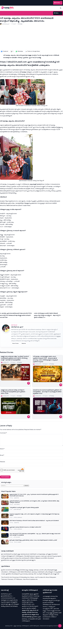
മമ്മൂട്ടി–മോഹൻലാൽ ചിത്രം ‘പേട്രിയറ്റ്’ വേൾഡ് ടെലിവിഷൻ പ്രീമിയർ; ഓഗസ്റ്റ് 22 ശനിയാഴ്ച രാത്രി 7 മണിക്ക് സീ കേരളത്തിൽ (15, 358)
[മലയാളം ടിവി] (7, 8)
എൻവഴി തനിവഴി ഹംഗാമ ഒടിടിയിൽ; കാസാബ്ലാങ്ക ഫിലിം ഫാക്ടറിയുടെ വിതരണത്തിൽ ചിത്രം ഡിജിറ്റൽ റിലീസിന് (34, 501)
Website (24, 343)
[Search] (60, 8)
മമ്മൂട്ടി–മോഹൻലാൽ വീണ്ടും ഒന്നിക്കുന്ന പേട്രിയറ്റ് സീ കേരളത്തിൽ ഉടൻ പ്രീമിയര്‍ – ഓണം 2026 (13, 391)
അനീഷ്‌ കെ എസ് (17, 327)
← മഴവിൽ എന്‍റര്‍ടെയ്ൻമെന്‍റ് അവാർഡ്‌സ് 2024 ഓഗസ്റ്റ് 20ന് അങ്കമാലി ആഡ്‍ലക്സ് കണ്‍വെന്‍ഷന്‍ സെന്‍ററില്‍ (16, 315)
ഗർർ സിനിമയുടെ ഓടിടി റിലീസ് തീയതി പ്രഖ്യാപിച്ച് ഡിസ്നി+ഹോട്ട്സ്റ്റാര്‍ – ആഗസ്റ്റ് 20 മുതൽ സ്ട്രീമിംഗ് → (47, 315)
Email (2, 455)
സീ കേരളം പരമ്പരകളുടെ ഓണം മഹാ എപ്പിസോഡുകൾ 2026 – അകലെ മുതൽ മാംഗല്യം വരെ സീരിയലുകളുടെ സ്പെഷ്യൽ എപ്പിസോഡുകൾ (45, 359)
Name (2, 449)
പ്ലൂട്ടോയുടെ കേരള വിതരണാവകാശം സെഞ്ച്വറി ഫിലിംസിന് (25, 527)
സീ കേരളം (20, 24)
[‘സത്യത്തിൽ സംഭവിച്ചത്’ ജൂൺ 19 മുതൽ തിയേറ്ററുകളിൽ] (5, 509)
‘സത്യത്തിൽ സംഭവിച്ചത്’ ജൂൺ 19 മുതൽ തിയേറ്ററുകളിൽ (24, 507)
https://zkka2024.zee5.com (27, 113)
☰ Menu (56, 13)
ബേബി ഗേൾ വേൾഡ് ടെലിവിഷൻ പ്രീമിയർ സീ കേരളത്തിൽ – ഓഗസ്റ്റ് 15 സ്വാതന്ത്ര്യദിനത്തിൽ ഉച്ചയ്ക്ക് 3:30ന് (47, 391)
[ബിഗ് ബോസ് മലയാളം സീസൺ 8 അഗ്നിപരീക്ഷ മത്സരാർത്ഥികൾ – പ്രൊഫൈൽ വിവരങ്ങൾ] (5, 522)
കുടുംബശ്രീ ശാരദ (35, 184)
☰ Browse (57, 3)
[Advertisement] (31, 37)
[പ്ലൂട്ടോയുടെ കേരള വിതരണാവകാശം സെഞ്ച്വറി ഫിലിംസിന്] (5, 529)
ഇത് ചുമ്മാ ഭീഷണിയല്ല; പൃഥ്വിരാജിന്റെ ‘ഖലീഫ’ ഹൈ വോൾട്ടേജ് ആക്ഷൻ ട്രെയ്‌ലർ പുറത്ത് (33, 540)
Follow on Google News (33, 51)
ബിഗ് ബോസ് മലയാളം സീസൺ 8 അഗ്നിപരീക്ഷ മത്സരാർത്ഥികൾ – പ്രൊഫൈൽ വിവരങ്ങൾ (34, 520)
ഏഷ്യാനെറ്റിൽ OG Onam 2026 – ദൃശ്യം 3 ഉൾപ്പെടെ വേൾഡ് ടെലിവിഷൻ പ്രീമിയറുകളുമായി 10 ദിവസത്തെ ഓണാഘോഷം (34, 495)
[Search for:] (12, 485)
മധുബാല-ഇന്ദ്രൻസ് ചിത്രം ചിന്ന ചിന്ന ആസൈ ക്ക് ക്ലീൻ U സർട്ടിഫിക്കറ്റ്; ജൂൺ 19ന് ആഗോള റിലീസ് (34, 515)
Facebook (5, 51)
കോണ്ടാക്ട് (4, 604)
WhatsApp (20, 51)
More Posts (15, 343)
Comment (3, 433)
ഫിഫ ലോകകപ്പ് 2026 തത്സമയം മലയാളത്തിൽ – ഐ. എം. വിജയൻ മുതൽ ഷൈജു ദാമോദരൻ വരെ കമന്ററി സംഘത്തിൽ (35, 534)
